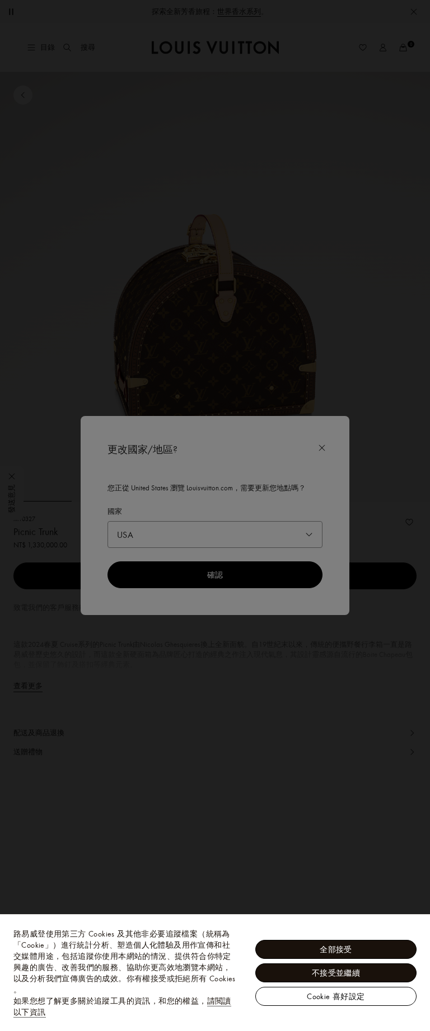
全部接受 (336, 949)
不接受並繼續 (336, 973)
